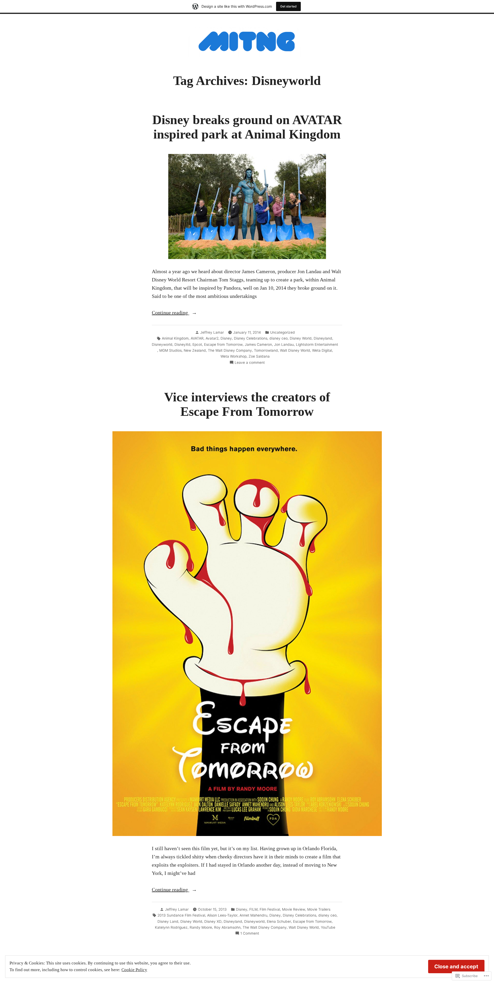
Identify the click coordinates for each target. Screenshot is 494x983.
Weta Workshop (233, 356)
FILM (253, 909)
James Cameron (258, 344)
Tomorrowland (266, 350)
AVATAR (197, 338)
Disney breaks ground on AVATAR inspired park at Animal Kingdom (247, 127)
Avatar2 (212, 338)
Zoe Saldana (259, 356)
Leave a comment (250, 362)
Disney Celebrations (250, 338)
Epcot (197, 344)
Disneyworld (162, 344)
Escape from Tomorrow (223, 344)
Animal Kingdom (175, 338)
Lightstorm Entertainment (317, 344)
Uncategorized (282, 332)
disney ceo (278, 338)
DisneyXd (182, 344)
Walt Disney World (295, 350)
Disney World (301, 338)
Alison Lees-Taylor (222, 915)
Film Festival (270, 909)
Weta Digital (322, 350)
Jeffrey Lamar (212, 332)
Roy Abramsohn (227, 927)
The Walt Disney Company (230, 350)
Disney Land (167, 921)
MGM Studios (170, 350)
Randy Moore (201, 927)
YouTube (328, 927)
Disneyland (323, 338)
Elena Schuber (279, 921)
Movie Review (293, 909)
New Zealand (195, 350)
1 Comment (249, 933)
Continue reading (170, 313)
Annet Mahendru (253, 915)
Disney (226, 338)
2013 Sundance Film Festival (181, 915)
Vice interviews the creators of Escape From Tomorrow (247, 404)
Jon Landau (284, 344)
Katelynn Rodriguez (171, 927)
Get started (288, 6)
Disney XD (213, 921)
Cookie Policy (134, 969)
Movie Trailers (318, 909)
